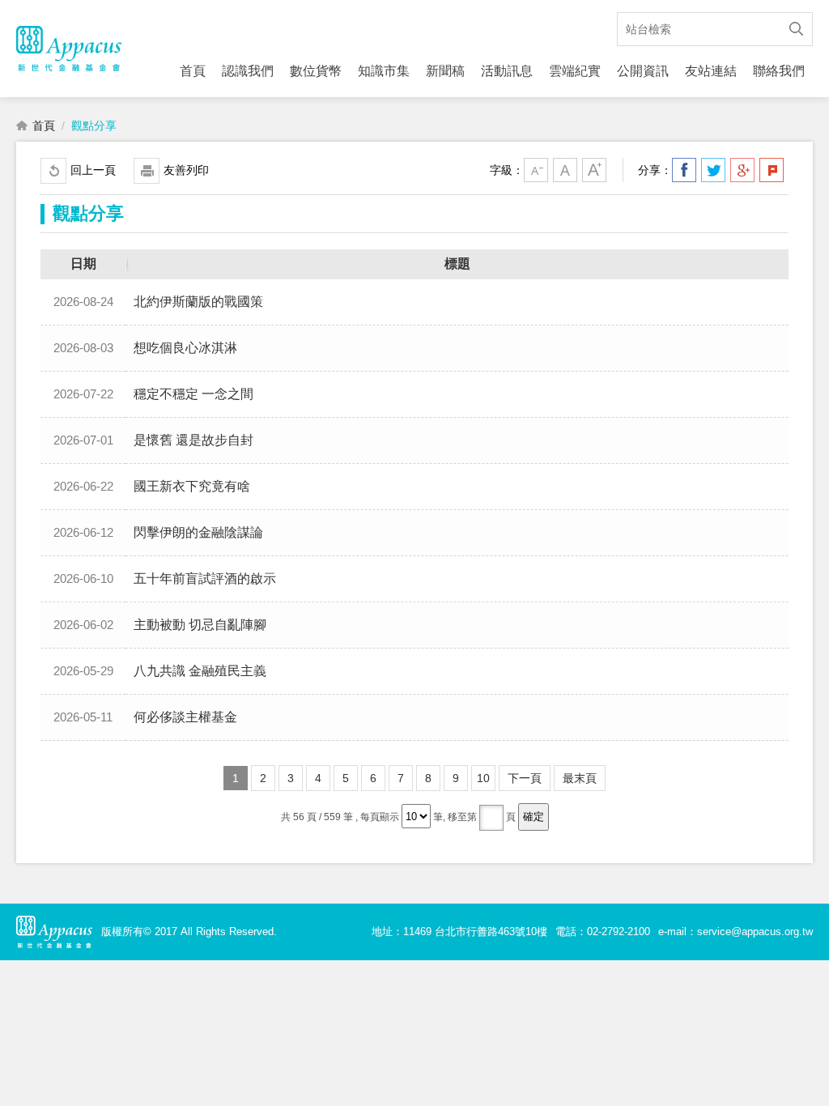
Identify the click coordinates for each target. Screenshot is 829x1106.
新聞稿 (445, 71)
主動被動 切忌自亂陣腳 (200, 625)
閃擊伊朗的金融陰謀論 (198, 532)
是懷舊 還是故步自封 (193, 440)
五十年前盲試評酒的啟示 (205, 578)
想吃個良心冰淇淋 (185, 348)
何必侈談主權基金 (185, 717)
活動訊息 (507, 71)
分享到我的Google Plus (742, 170)
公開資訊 (643, 71)
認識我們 (248, 71)
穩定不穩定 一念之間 (193, 394)
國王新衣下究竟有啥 (192, 486)
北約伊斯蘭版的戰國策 (198, 301)
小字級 (536, 170)
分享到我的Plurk (771, 170)
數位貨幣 (316, 71)
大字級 (594, 170)
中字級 (565, 170)
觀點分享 (94, 125)
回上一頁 (93, 170)
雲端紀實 (575, 71)
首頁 (193, 71)
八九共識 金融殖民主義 (200, 671)
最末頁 (580, 778)
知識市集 (384, 71)
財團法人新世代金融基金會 (68, 48)
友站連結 (711, 71)
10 (483, 778)
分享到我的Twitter (713, 170)
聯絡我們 (779, 71)
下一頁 (525, 778)
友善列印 (186, 170)
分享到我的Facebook (684, 170)
